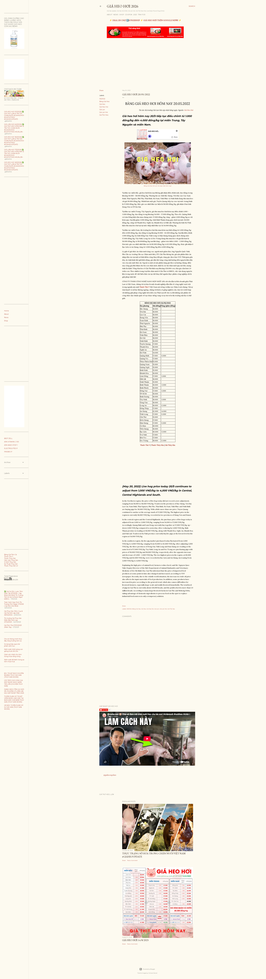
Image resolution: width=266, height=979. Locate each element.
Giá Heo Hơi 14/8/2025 (135, 940)
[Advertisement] (145, 55)
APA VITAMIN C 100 (11, 442)
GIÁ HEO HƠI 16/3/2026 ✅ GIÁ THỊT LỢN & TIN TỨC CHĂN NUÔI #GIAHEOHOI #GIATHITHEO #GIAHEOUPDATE (14, 166)
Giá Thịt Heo (103, 115)
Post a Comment (132, 860)
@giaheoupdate (109, 775)
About (109, 15)
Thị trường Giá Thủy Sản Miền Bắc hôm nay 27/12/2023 (13, 620)
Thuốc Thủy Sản (10, 558)
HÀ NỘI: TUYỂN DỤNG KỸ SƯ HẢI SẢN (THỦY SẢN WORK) (13, 707)
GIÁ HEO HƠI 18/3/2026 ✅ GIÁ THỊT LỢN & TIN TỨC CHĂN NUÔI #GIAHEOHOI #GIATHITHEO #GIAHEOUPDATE (14, 140)
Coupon (128, 15)
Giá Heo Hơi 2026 (122, 6)
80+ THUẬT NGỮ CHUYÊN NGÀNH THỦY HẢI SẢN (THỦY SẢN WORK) (14, 675)
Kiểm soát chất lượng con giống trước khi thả (13, 650)
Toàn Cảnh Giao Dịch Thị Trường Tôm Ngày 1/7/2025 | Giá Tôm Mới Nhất (14, 604)
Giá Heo (102, 104)
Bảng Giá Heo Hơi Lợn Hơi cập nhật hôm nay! (157, 186)
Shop (121, 15)
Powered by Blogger (149, 969)
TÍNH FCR (141, 15)
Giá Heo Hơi (103, 107)
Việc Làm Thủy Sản (11, 560)
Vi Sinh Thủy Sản (10, 562)
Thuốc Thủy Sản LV (11, 566)
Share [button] (101, 90)
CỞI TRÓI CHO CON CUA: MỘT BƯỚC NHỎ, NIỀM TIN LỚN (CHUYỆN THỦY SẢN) (13, 683)
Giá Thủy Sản (170, 445)
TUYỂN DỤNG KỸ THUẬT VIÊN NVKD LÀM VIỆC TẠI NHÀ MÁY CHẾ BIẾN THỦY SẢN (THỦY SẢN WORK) (14, 699)
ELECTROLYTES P (11, 448)
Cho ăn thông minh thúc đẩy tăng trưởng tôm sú (13, 640)
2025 (135, 15)
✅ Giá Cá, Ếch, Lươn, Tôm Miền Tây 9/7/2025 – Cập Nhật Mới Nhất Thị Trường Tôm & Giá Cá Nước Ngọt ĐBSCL (13, 595)
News (115, 15)
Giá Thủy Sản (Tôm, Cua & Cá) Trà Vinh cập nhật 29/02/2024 (13, 613)
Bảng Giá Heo (104, 101)
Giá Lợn (102, 110)
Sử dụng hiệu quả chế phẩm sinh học (12, 645)
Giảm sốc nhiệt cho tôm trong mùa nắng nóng (13, 655)
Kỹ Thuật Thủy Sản (11, 564)
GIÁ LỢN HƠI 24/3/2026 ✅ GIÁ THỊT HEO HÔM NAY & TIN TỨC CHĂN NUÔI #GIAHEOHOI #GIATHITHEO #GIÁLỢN (14, 128)
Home (6, 311)
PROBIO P (8, 452)
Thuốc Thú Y (8, 556)
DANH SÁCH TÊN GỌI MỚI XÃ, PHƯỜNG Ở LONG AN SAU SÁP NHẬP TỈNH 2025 (14, 691)
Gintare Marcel (152, 973)
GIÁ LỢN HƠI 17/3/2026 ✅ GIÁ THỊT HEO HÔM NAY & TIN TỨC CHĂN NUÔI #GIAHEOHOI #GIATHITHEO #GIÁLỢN (14, 153)
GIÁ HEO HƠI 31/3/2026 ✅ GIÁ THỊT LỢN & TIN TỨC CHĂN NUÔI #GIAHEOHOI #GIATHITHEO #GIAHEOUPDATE (14, 115)
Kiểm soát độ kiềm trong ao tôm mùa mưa (14, 660)
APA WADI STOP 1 (11, 445)
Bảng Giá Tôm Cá (10, 555)
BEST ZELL (8, 438)
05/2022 (102, 99)
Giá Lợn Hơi (103, 112)
